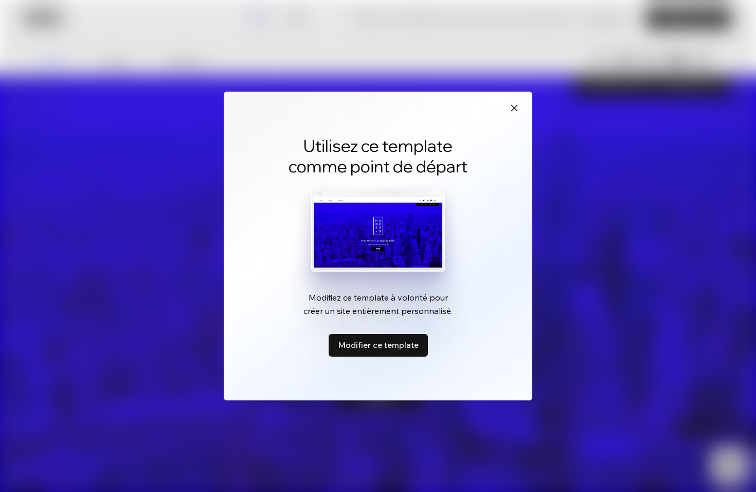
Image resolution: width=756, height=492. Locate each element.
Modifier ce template (378, 345)
